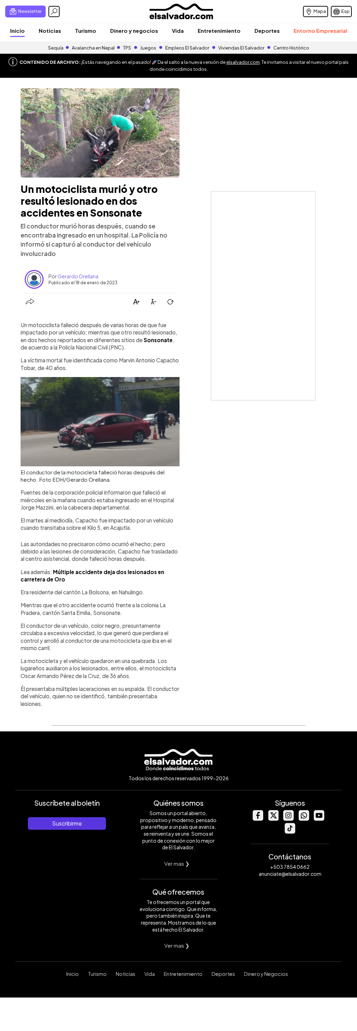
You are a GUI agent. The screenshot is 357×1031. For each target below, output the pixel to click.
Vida (178, 30)
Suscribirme (67, 823)
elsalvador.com (243, 62)
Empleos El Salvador (187, 48)
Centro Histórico (291, 48)
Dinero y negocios (134, 30)
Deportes (267, 30)
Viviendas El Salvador (241, 48)
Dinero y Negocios (266, 974)
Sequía (55, 48)
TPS (127, 48)
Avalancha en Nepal (93, 48)
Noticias (50, 30)
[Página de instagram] (288, 818)
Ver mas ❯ (177, 863)
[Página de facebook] (257, 818)
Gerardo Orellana (78, 276)
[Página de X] (273, 818)
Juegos (148, 48)
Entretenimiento (219, 30)
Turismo (85, 30)
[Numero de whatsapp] (303, 818)
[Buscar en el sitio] (54, 11)
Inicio (17, 30)
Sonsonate (158, 340)
